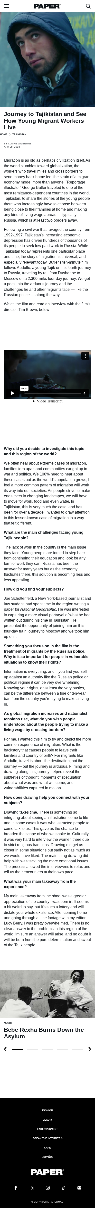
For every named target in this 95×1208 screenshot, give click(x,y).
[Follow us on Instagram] (47, 1188)
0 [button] (17, 1049)
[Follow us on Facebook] (16, 1188)
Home (3, 134)
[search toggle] (88, 6)
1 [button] (32, 1049)
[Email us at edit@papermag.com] (79, 1188)
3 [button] (62, 1049)
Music (8, 1023)
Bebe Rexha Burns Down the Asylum (44, 1033)
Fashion (47, 1110)
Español (47, 1157)
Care (47, 1147)
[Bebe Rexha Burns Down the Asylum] (47, 994)
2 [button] (47, 1049)
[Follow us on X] (32, 1188)
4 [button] (77, 1049)
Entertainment (47, 1129)
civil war (32, 229)
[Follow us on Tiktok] (63, 1188)
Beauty (48, 1119)
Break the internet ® (47, 1138)
